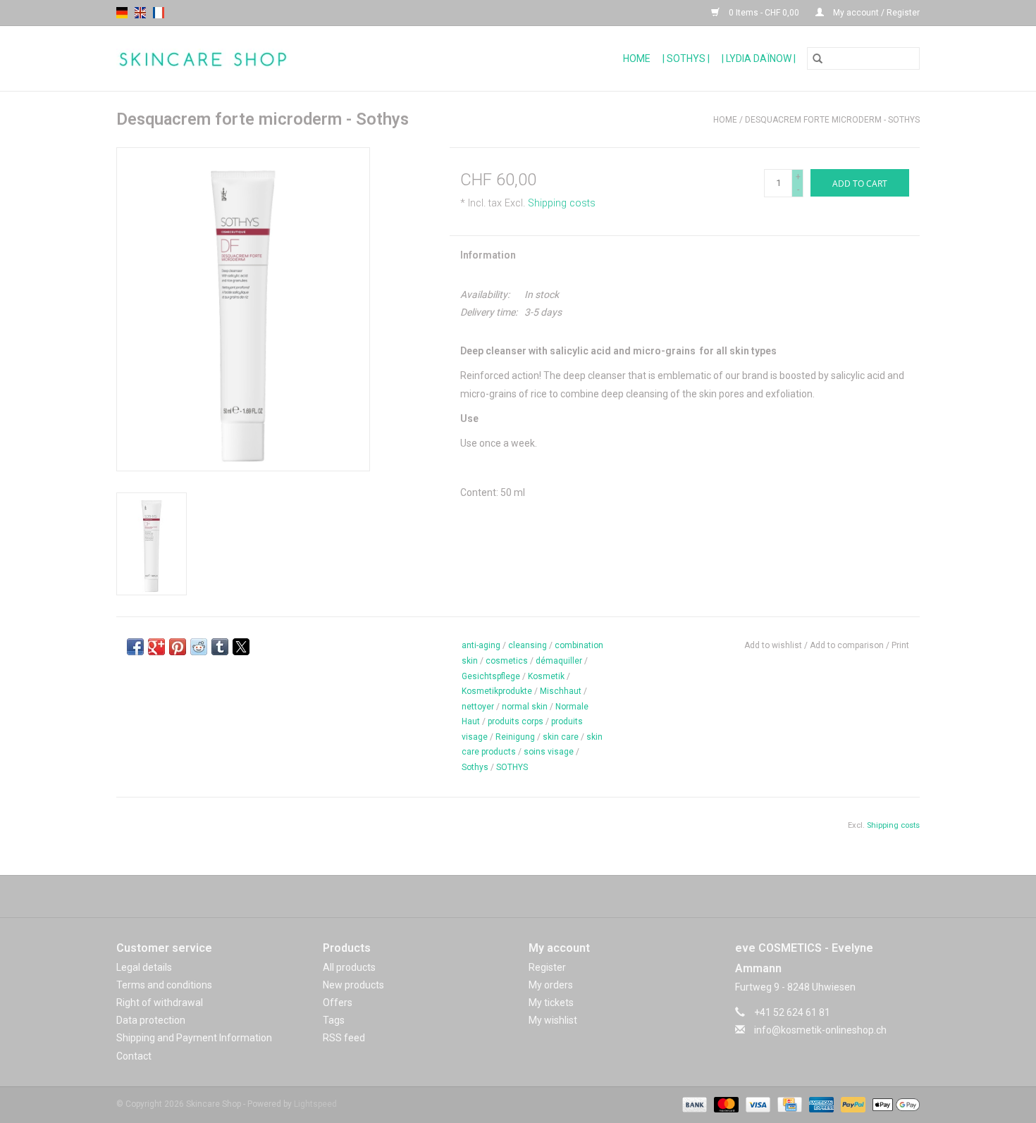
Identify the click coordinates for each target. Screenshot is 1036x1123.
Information (488, 255)
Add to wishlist (774, 645)
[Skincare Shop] (262, 59)
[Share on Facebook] (135, 646)
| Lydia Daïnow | (759, 58)
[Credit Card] (787, 1104)
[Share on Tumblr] (219, 646)
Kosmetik (546, 676)
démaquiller (559, 661)
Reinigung (515, 737)
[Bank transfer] (693, 1104)
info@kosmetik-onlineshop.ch (820, 1030)
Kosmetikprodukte (497, 691)
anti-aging (481, 645)
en (140, 12)
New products (353, 985)
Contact (134, 1056)
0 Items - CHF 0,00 (764, 13)
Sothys (475, 767)
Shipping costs (562, 203)
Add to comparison (848, 645)
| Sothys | (686, 58)
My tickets (551, 1002)
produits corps (515, 721)
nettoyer (478, 707)
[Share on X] (241, 646)
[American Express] (820, 1104)
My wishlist (553, 1020)
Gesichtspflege (491, 676)
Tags (334, 1020)
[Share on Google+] (156, 646)
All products (349, 967)
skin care (561, 737)
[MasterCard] (725, 1104)
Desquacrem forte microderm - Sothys (832, 120)
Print (900, 645)
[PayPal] (852, 1104)
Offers (337, 1002)
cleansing (527, 645)
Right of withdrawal (159, 1002)
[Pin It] (177, 646)
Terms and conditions (164, 985)
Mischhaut (560, 691)
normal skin (525, 707)
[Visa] (756, 1104)
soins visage (549, 752)
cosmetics (507, 661)
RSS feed (344, 1037)
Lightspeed (315, 1104)
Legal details (144, 967)
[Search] (817, 58)
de (122, 12)
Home (636, 58)
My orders (551, 985)
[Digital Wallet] (894, 1104)
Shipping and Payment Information (194, 1037)
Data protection (150, 1020)
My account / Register (875, 13)
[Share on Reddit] (198, 646)
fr (158, 12)
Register (547, 967)
